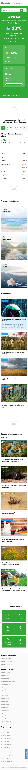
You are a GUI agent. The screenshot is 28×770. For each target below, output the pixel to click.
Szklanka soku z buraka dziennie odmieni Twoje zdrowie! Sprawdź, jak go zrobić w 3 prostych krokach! (13, 539)
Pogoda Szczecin (5, 710)
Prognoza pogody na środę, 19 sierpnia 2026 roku (13, 378)
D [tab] (7, 140)
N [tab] (3, 142)
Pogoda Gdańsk (5, 678)
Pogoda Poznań (5, 704)
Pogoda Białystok (5, 672)
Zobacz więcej (4, 296)
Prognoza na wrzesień (6, 753)
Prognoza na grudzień (6, 761)
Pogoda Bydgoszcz (5, 675)
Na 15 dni (18, 95)
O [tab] (5, 142)
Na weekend (10, 95)
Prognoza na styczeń (6, 729)
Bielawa (3, 153)
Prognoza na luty (5, 732)
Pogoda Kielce (4, 687)
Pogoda (18, 3)
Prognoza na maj (5, 741)
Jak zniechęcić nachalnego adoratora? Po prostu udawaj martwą (12, 512)
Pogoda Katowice (5, 684)
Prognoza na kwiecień (6, 738)
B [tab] (3, 140)
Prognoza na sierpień (6, 750)
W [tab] (24, 142)
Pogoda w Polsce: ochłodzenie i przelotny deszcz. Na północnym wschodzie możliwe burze (13, 405)
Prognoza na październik (7, 755)
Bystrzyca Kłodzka (5, 178)
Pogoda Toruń (4, 713)
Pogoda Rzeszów (5, 707)
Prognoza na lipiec (5, 747)
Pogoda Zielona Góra (6, 721)
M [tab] (1, 142)
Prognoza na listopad (6, 758)
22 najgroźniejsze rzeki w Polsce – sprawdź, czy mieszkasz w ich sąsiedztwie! (13, 460)
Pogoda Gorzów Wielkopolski (8, 681)
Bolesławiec (4, 167)
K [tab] (22, 140)
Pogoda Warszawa (5, 716)
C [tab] (5, 140)
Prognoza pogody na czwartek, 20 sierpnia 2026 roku (13, 352)
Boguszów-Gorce (5, 164)
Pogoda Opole (4, 701)
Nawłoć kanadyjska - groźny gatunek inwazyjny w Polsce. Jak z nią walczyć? (12, 563)
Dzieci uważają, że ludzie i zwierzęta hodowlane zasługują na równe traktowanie (13, 589)
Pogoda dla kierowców (6, 661)
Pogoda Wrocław (5, 718)
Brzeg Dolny (4, 175)
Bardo (2, 150)
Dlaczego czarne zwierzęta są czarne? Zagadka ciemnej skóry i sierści (14, 486)
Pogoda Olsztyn (5, 698)
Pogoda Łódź (4, 692)
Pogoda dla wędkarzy (6, 664)
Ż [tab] (26, 144)
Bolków (3, 171)
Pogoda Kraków (5, 690)
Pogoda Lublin (4, 695)
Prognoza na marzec (6, 735)
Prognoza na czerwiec (6, 744)
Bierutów (3, 157)
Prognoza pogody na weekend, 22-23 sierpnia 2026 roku (14, 319)
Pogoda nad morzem (6, 658)
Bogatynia (3, 160)
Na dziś (3, 95)
